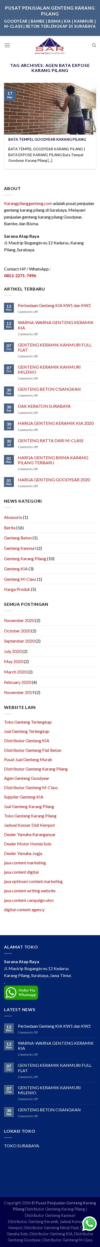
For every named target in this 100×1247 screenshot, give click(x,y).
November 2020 (19, 620)
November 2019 (19, 692)
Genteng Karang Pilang (25, 558)
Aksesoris (13, 517)
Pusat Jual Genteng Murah (28, 759)
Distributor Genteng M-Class (31, 787)
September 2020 (19, 640)
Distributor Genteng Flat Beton (32, 750)
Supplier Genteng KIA (23, 796)
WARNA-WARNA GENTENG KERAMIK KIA (56, 325)
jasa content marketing (25, 862)
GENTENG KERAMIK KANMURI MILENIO (49, 369)
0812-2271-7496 (20, 275)
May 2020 (13, 661)
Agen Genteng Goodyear (26, 778)
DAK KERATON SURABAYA (44, 406)
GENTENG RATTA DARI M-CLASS (50, 440)
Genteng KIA (16, 568)
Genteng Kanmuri (20, 548)
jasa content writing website (29, 890)
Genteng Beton (18, 537)
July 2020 (13, 651)
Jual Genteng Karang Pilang (29, 806)
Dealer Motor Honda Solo (27, 843)
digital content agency (24, 909)
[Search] (94, 45)
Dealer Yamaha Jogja (23, 853)
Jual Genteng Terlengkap (26, 731)
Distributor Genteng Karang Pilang (36, 768)
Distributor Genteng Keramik (33, 1221)
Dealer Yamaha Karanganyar (30, 834)
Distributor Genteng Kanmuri (50, 1215)
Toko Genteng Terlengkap (28, 721)
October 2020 (17, 630)
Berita (9, 527)
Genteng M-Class (20, 579)
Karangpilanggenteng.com (28, 203)
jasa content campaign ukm (29, 900)
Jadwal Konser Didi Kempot (29, 825)
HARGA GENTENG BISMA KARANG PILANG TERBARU (53, 460)
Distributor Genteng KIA (26, 740)
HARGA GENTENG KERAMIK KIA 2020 (56, 423)
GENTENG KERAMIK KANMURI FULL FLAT (54, 347)
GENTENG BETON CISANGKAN (49, 389)
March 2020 (15, 671)
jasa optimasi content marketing (33, 881)
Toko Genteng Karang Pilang (30, 815)
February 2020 (17, 682)
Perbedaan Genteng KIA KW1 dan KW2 (54, 305)
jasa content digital (21, 871)
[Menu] (7, 45)
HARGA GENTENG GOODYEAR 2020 (54, 479)
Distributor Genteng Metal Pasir (51, 1227)
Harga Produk (17, 589)
